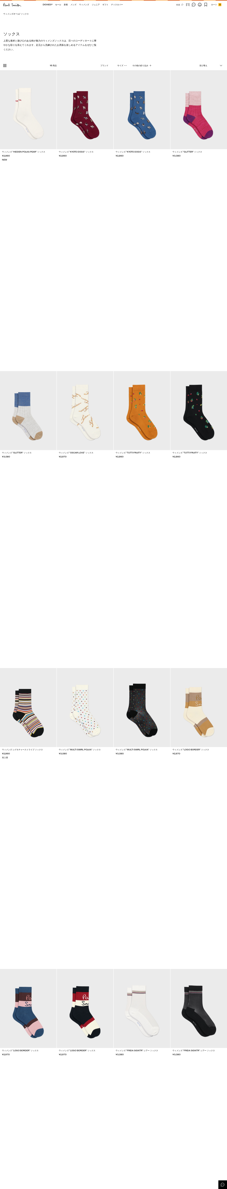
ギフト (105, 4)
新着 (66, 4)
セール (58, 4)
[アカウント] (199, 4)
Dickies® (48, 4)
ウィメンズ (84, 4)
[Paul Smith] (12, 4)
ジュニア (96, 4)
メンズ (73, 4)
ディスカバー (117, 4)
